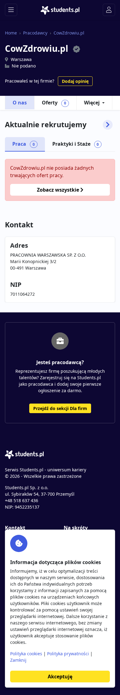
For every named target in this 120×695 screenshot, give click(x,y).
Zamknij (18, 660)
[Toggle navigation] (11, 10)
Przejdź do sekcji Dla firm (60, 408)
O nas (20, 102)
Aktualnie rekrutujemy (45, 124)
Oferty (54, 102)
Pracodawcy (35, 33)
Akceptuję (60, 676)
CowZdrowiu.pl (69, 33)
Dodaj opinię (75, 81)
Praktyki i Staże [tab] (75, 143)
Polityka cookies (26, 653)
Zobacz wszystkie (58, 189)
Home (11, 33)
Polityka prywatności (68, 653)
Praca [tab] (23, 143)
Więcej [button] (92, 102)
